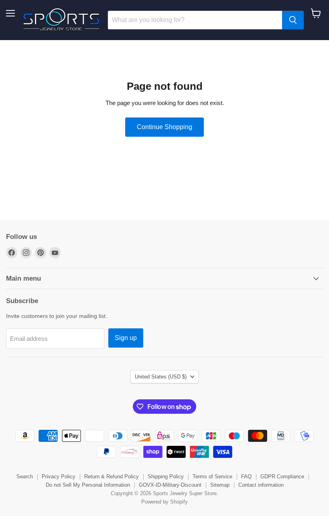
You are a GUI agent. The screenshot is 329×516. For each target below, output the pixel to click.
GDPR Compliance (282, 477)
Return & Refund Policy (111, 477)
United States (161, 377)
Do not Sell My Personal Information (88, 485)
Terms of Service (212, 477)
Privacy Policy (58, 477)
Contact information (261, 485)
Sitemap (219, 485)
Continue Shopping (164, 126)
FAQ (246, 477)
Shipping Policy (166, 477)
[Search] (293, 20)
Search (24, 477)
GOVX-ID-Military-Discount (170, 485)
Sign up (126, 337)
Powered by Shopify (164, 502)
